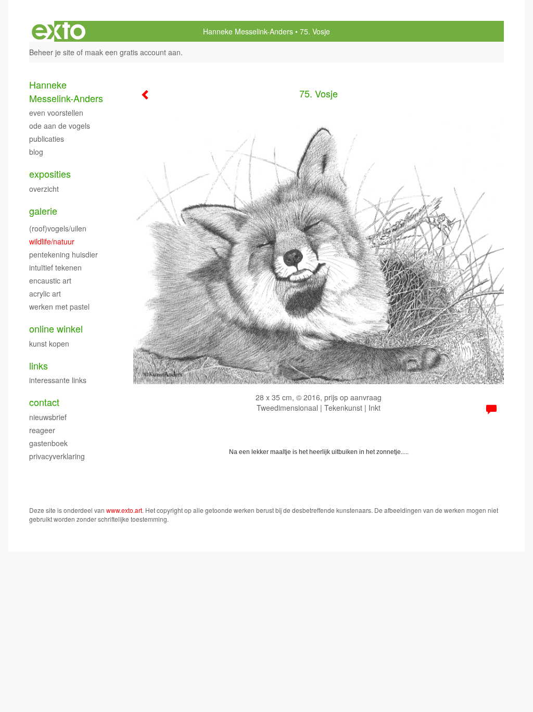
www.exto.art (124, 510)
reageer (42, 430)
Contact (44, 402)
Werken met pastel (59, 306)
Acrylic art (45, 293)
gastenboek (48, 443)
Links (38, 365)
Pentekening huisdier (63, 254)
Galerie (43, 210)
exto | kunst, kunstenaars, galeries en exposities (58, 31)
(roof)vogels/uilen (57, 228)
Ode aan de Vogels (59, 125)
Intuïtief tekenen (55, 267)
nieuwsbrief (48, 417)
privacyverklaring (57, 456)
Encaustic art (50, 280)
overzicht (44, 188)
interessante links (57, 380)
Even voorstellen (56, 112)
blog (36, 151)
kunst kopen (49, 343)
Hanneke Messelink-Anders (248, 31)
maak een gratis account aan (133, 52)
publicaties (46, 138)
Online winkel (56, 328)
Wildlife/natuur (51, 241)
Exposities (50, 173)
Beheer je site (51, 52)
